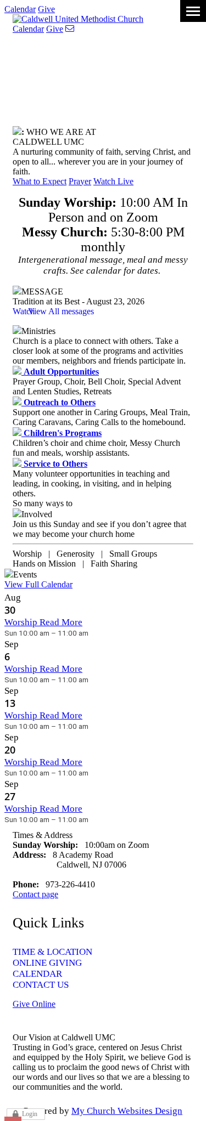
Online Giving (47, 963)
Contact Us (41, 985)
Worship (22, 622)
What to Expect (39, 181)
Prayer (80, 181)
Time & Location (52, 952)
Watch (24, 311)
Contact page (35, 894)
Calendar (20, 9)
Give (46, 9)
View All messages (61, 311)
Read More (61, 622)
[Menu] (193, 11)
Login (29, 1114)
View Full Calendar (38, 584)
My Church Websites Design (126, 1111)
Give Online (34, 1004)
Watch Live (113, 181)
